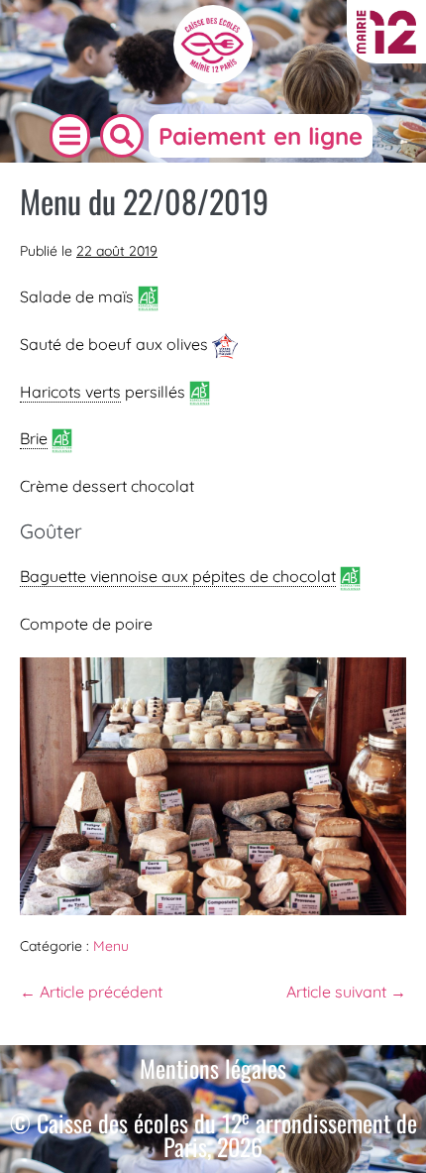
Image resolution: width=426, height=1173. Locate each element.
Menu (111, 946)
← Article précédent (91, 991)
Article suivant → (346, 991)
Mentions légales (213, 1068)
